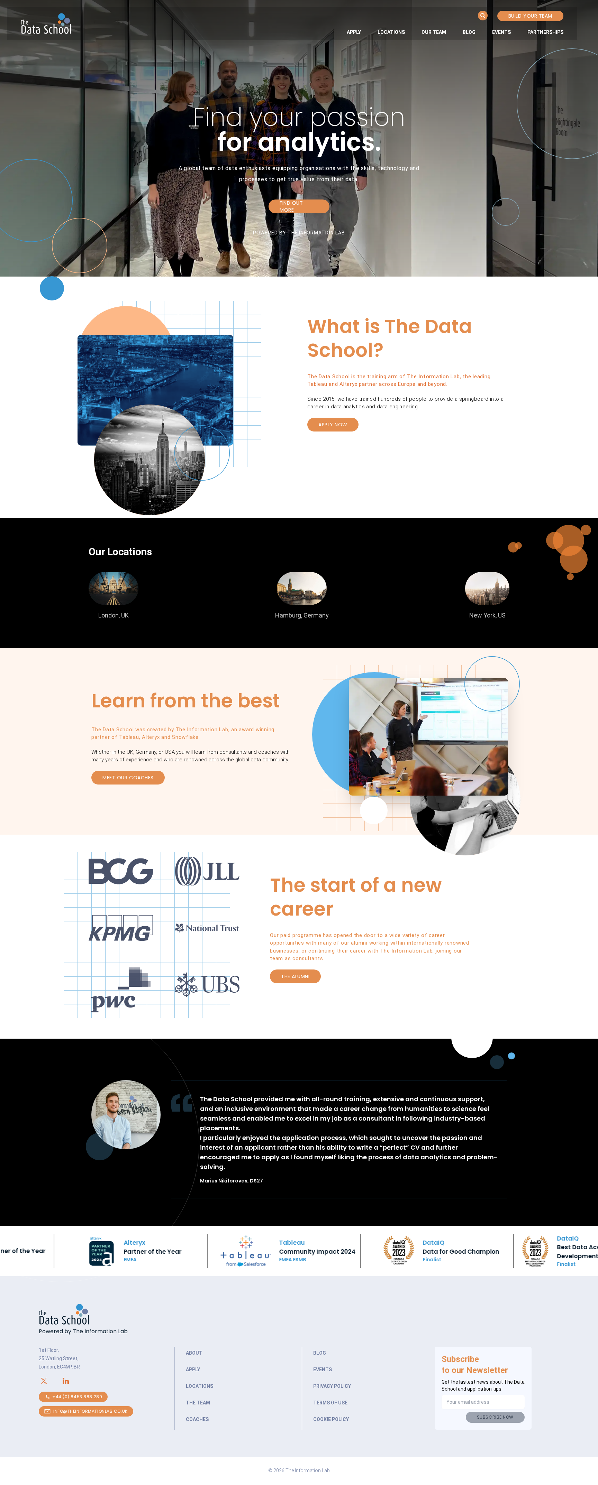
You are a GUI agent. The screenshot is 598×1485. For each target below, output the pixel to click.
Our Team (434, 32)
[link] (354, 32)
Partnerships (545, 32)
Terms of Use (330, 1402)
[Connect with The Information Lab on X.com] (50, 1381)
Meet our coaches (128, 777)
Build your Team (530, 15)
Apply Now (332, 424)
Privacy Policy (332, 1386)
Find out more (291, 206)
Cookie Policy (331, 1419)
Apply (354, 32)
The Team (198, 1402)
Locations (391, 32)
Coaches (197, 1419)
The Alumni (295, 976)
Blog (469, 32)
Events (501, 32)
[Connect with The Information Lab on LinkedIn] (71, 1381)
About (194, 1353)
